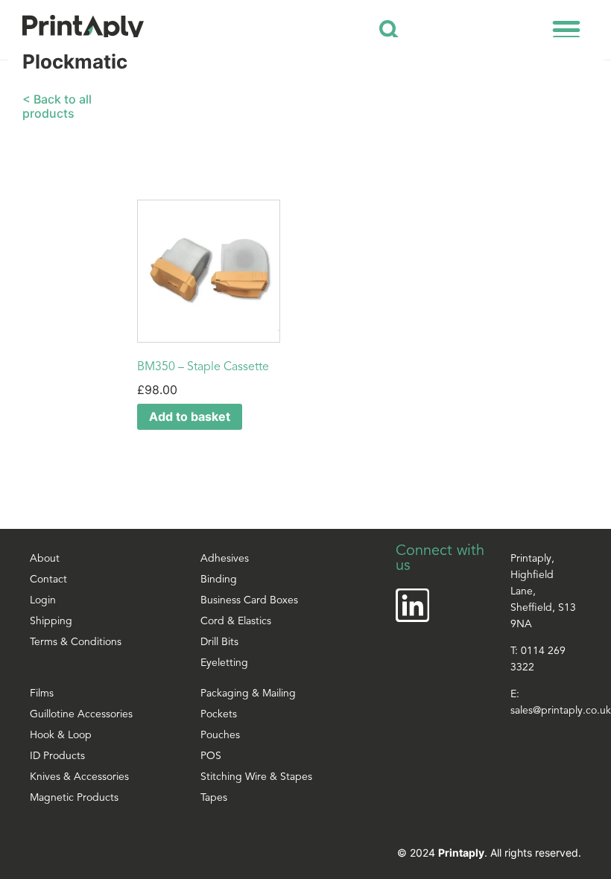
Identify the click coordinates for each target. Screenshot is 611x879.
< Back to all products (57, 106)
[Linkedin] (412, 605)
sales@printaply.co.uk (560, 711)
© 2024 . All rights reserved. (489, 852)
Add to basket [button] (189, 416)
